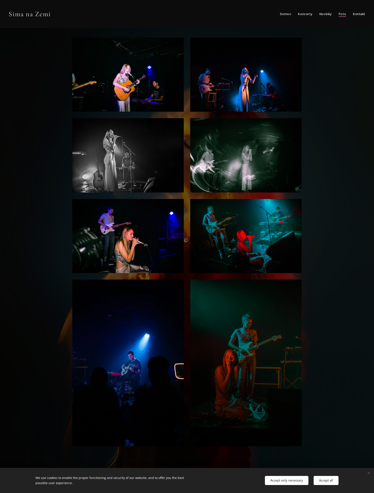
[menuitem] (287, 14)
